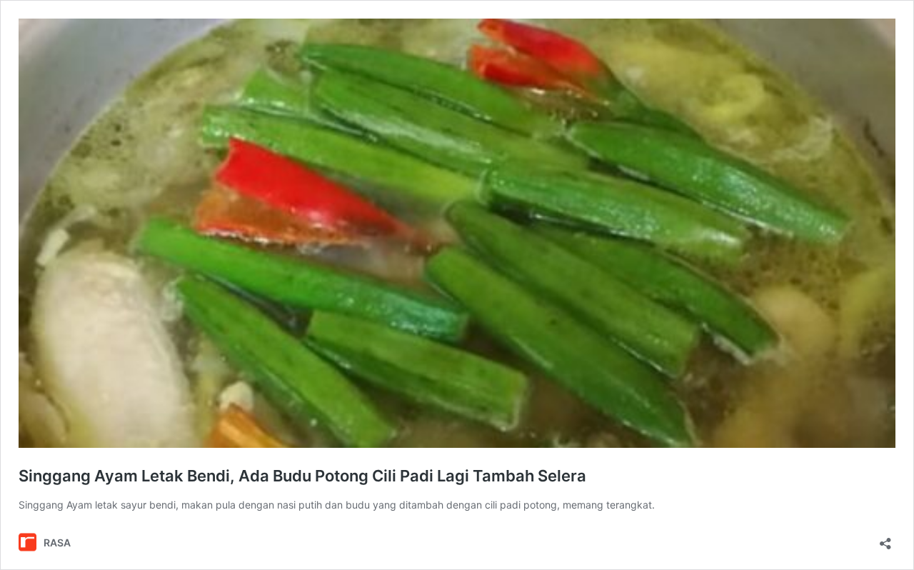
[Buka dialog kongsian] (885, 539)
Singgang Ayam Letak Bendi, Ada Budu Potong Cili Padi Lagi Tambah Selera (302, 475)
